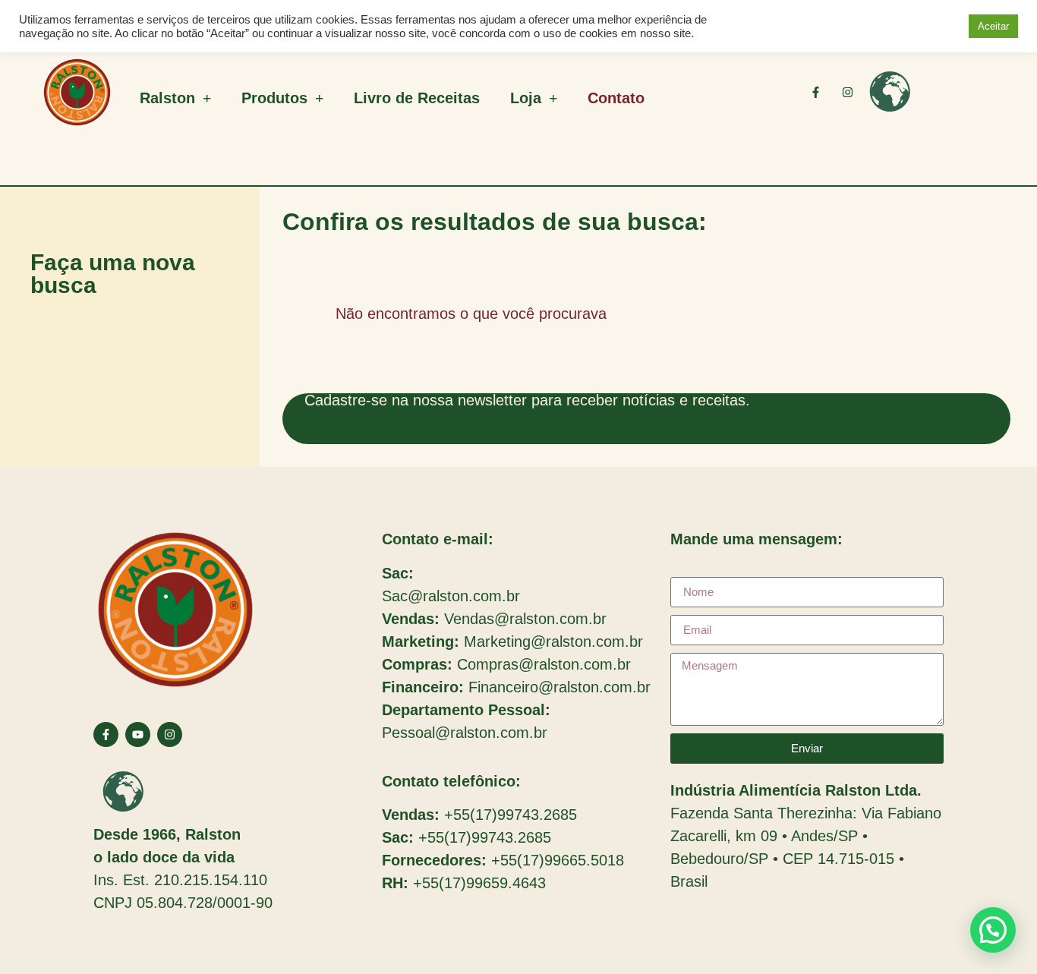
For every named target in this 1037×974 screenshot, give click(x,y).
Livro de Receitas (417, 98)
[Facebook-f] (815, 92)
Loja (525, 98)
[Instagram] (847, 92)
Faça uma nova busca (112, 274)
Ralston (167, 98)
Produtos (274, 98)
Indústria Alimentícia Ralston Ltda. (796, 790)
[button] (993, 930)
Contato (616, 98)
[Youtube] (137, 734)
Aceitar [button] (993, 26)
